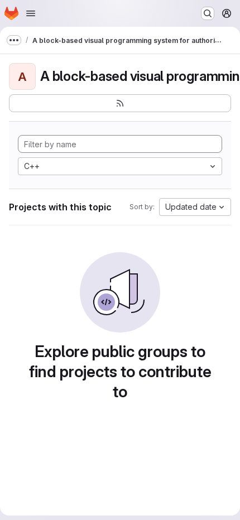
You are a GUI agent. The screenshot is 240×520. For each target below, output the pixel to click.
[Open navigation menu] (31, 13)
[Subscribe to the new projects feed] (120, 103)
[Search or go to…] (207, 13)
